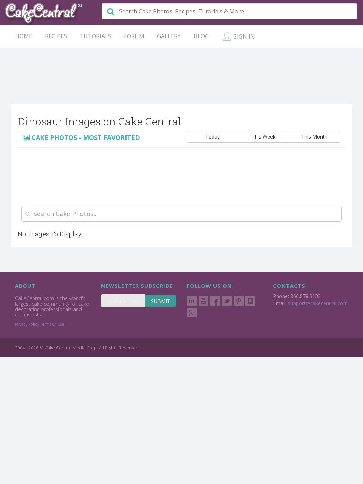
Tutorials (95, 36)
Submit (160, 301)
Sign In (243, 36)
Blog (201, 36)
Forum (134, 36)
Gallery (169, 36)
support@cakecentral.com (318, 303)
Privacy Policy (27, 324)
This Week (263, 136)
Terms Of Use (52, 324)
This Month (314, 136)
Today (212, 136)
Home (23, 36)
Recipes (56, 36)
